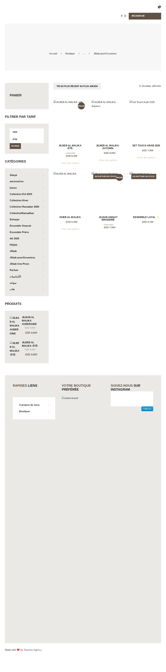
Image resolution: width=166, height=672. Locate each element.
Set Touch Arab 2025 (146, 145)
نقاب (12, 289)
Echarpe (14, 219)
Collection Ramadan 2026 (24, 206)
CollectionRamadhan (22, 213)
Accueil (53, 53)
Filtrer (15, 146)
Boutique (70, 53)
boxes (13, 187)
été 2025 (14, 238)
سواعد (13, 282)
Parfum (14, 270)
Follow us (147, 409)
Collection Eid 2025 (21, 194)
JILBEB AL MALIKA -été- (70, 147)
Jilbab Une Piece (19, 263)
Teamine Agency (33, 649)
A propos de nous (29, 404)
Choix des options (70, 163)
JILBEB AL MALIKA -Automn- (108, 147)
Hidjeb (13, 244)
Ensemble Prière (19, 232)
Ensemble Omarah (20, 225)
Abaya (13, 175)
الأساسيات (15, 276)
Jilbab (13, 251)
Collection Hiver (19, 200)
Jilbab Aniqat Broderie (108, 218)
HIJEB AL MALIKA (70, 217)
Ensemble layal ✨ (146, 217)
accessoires (17, 181)
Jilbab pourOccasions (22, 257)
